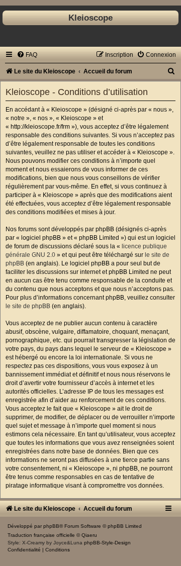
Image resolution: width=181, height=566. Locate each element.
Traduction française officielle (41, 535)
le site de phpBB (28, 306)
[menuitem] (27, 54)
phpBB (51, 526)
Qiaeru (89, 535)
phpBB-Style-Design (107, 542)
